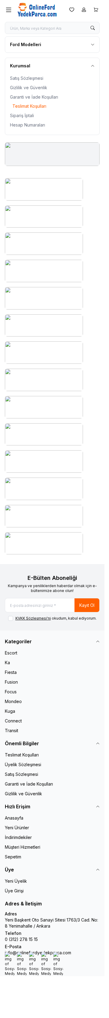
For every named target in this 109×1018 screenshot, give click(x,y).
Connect (13, 720)
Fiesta (11, 672)
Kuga (10, 711)
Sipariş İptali (22, 115)
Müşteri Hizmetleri (22, 847)
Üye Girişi (14, 890)
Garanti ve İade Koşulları (34, 97)
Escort (11, 652)
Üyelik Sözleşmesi (23, 764)
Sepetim (13, 856)
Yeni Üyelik (16, 881)
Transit (11, 730)
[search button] (93, 28)
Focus (11, 691)
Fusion (11, 682)
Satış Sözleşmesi (26, 78)
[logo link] (39, 9)
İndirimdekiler (18, 837)
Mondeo (13, 701)
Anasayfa (14, 817)
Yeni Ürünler (17, 827)
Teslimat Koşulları (29, 106)
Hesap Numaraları (27, 124)
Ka (7, 662)
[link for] (52, 154)
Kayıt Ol (86, 605)
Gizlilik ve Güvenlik (28, 87)
